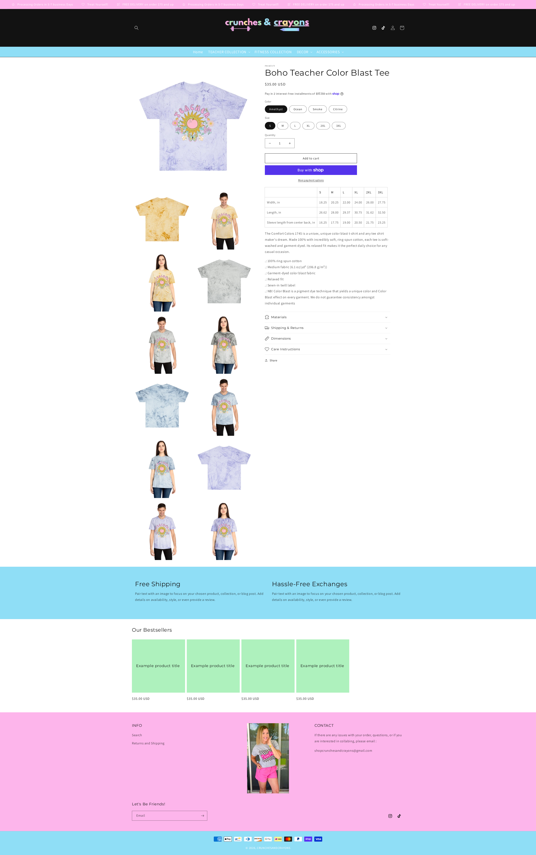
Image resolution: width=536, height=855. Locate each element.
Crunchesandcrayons (273, 848)
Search (137, 735)
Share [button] (273, 360)
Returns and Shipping (148, 743)
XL (308, 126)
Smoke (317, 109)
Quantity (270, 135)
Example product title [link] (158, 666)
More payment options (311, 180)
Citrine (338, 109)
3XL (338, 126)
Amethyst (276, 109)
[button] (136, 27)
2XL (323, 126)
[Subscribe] (202, 816)
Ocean (298, 109)
